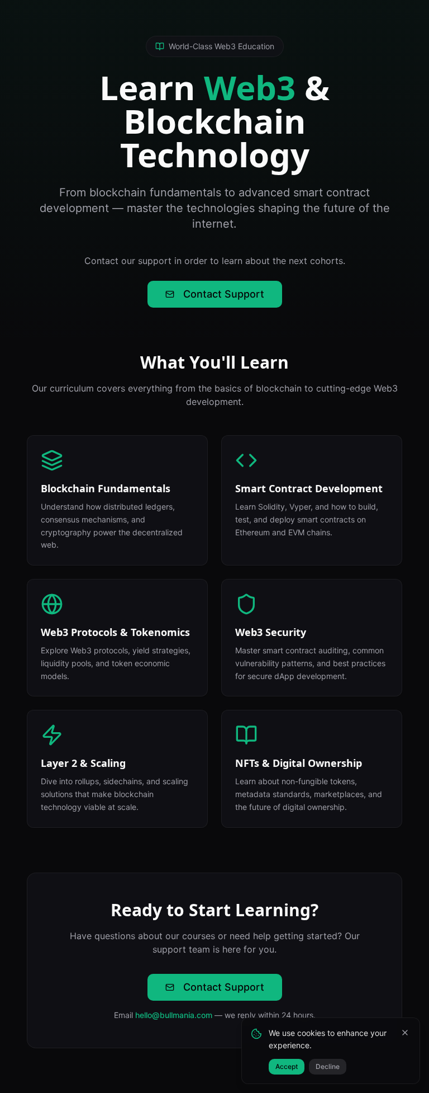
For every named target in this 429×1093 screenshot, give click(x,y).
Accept (286, 1066)
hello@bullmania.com (173, 1015)
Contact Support (223, 294)
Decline (328, 1066)
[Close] (405, 1032)
